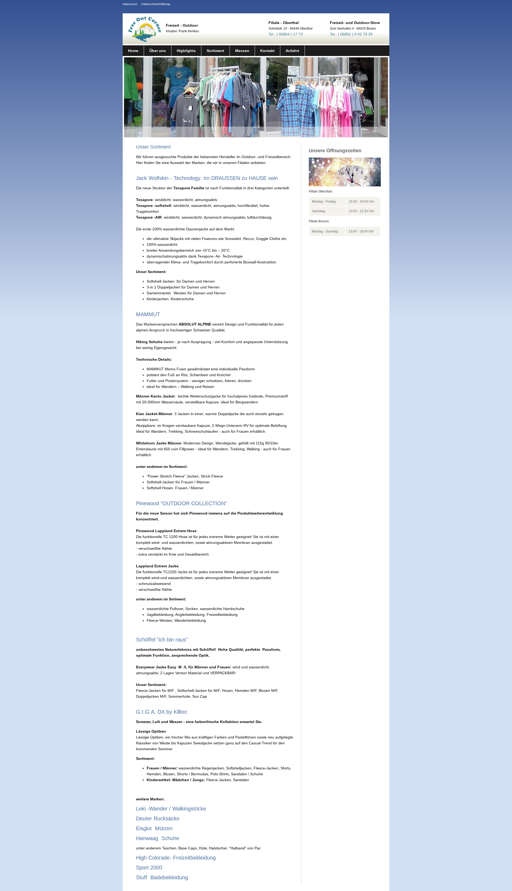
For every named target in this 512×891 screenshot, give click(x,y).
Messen (242, 51)
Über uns (157, 51)
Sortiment (215, 51)
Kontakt (267, 51)
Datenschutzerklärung (155, 4)
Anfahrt (292, 51)
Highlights (186, 51)
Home (133, 51)
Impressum (130, 4)
